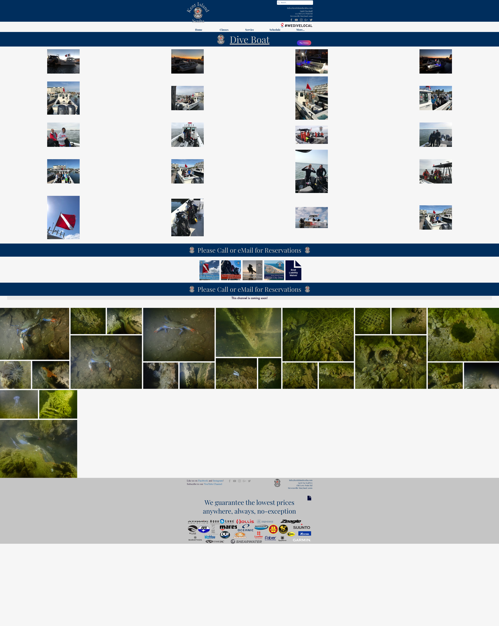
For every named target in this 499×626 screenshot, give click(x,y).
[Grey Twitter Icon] (311, 20)
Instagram (218, 480)
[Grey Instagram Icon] (301, 20)
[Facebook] (291, 20)
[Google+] (306, 20)
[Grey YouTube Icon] (296, 20)
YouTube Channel (213, 484)
